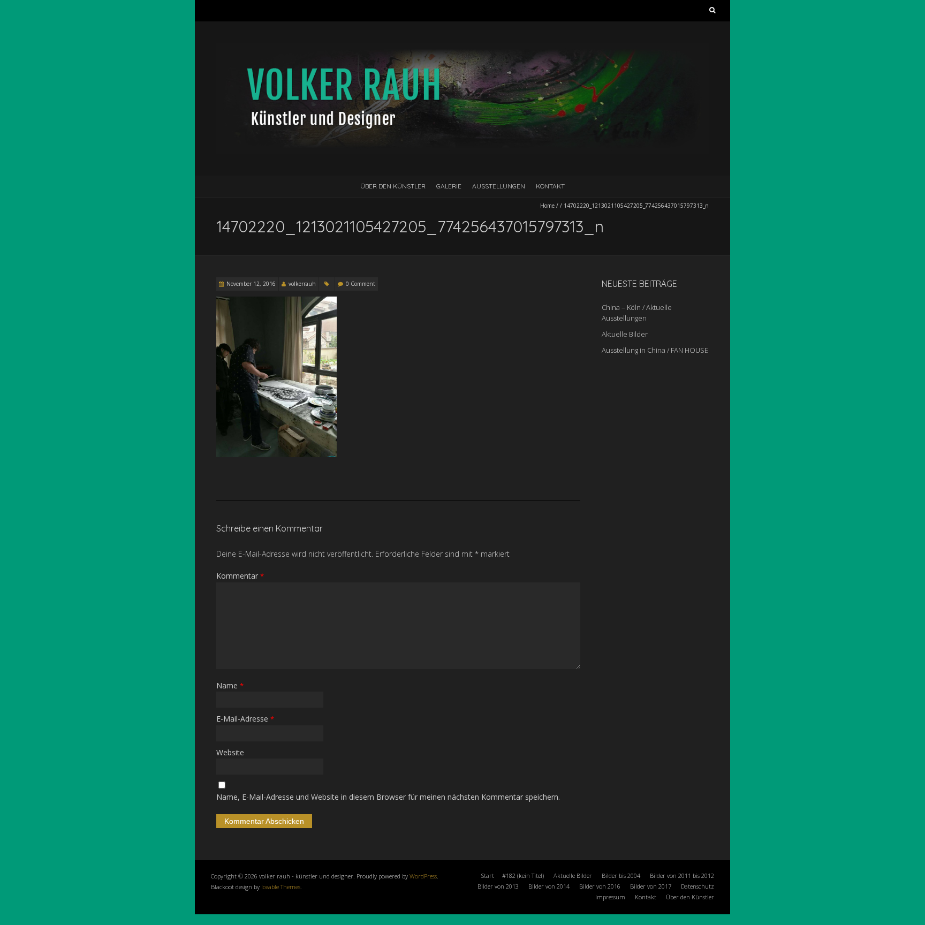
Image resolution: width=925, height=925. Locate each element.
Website (230, 752)
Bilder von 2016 (599, 886)
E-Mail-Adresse (245, 719)
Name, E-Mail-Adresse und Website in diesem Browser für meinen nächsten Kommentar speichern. (388, 797)
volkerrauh (302, 283)
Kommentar (240, 576)
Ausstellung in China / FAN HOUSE (655, 350)
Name (230, 685)
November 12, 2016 (251, 283)
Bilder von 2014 (549, 886)
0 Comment (360, 283)
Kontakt (550, 186)
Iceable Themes (280, 887)
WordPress (423, 876)
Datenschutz (697, 886)
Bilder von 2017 (650, 886)
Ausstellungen (498, 186)
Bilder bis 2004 (621, 875)
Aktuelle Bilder (625, 334)
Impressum (610, 897)
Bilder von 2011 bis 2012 (682, 875)
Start (487, 875)
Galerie (448, 186)
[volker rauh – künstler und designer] (462, 48)
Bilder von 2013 (498, 886)
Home (547, 205)
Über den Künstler (393, 186)
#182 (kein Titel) (523, 875)
